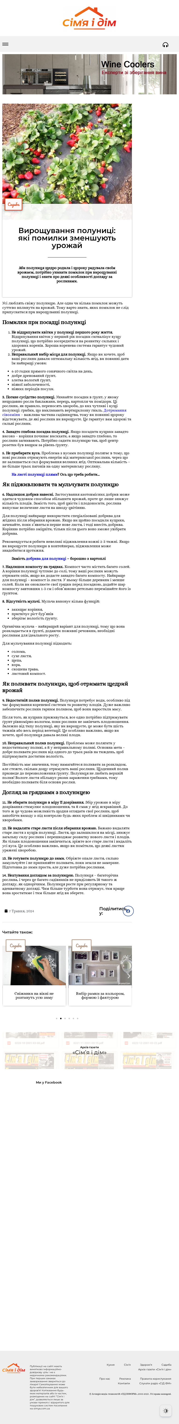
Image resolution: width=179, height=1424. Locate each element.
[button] (128, 911)
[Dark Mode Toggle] (165, 1410)
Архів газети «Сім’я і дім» (154, 1369)
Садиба (13, 204)
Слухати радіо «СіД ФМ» (155, 1383)
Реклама (125, 1378)
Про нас (104, 1378)
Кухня (111, 1364)
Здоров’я (146, 1364)
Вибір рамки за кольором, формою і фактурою (35, 995)
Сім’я (127, 1364)
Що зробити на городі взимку (101, 995)
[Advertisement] (40, 1214)
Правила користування (155, 1378)
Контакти (124, 1383)
